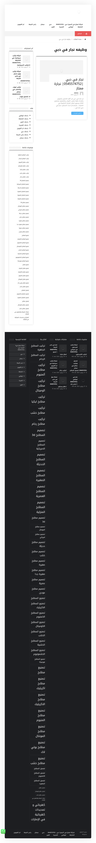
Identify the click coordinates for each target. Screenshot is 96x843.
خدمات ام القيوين (22, 128)
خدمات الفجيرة (23, 125)
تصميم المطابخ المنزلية (23, 199)
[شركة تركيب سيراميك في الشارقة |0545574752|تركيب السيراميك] (26, 59)
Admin (76, 93)
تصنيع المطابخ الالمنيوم (23, 243)
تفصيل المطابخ (25, 290)
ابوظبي (21, 376)
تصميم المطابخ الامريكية (23, 184)
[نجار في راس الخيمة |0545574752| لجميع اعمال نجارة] (63, 348)
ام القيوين (20, 367)
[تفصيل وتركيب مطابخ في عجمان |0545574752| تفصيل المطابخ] (83, 364)
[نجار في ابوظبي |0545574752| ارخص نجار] (83, 380)
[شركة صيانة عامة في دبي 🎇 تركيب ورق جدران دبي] (79, 12)
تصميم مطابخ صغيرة (24, 221)
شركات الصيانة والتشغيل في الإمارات (21, 313)
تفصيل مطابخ (25, 301)
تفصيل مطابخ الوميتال (23, 305)
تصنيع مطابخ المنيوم (24, 276)
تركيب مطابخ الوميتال (23, 166)
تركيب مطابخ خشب (24, 173)
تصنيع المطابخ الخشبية (23, 254)
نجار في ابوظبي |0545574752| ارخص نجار (74, 380)
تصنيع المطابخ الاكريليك (23, 239)
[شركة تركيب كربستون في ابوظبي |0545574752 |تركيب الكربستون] (83, 348)
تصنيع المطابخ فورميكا (23, 261)
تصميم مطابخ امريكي (23, 210)
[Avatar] (81, 93)
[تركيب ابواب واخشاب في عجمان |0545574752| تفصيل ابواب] (26, 90)
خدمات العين (24, 122)
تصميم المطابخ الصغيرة (23, 191)
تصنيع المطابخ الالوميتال (23, 246)
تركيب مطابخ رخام (24, 177)
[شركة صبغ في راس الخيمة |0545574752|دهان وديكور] (63, 380)
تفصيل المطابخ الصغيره (23, 298)
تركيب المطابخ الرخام (24, 159)
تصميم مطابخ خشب (24, 217)
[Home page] (85, 39)
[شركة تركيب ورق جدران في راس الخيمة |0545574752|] (26, 75)
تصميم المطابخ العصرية (23, 195)
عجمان (21, 358)
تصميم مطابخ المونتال (23, 206)
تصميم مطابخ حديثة (24, 213)
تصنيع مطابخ (26, 265)
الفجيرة (21, 380)
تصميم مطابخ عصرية (24, 228)
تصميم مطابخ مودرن (24, 232)
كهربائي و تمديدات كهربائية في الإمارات (22, 318)
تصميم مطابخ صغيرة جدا (23, 224)
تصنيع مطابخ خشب (24, 287)
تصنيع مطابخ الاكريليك (23, 272)
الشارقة (21, 372)
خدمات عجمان (24, 138)
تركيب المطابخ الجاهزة (23, 155)
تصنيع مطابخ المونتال (23, 279)
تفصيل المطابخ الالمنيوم (23, 294)
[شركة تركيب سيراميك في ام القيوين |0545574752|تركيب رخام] (63, 364)
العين (21, 385)
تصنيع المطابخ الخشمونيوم (22, 257)
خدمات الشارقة (23, 119)
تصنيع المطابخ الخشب (23, 250)
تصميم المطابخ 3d (24, 180)
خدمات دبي (24, 131)
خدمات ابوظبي (23, 115)
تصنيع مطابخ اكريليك (24, 268)
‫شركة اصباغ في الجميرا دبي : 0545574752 (20, 347)
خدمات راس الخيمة (22, 134)
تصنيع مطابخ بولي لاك (23, 283)
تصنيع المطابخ (25, 235)
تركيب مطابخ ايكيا (24, 170)
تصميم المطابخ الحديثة (23, 188)
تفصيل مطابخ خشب (24, 309)
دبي (22, 354)
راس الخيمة (20, 363)
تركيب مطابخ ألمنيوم (24, 162)
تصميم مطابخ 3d (25, 202)
